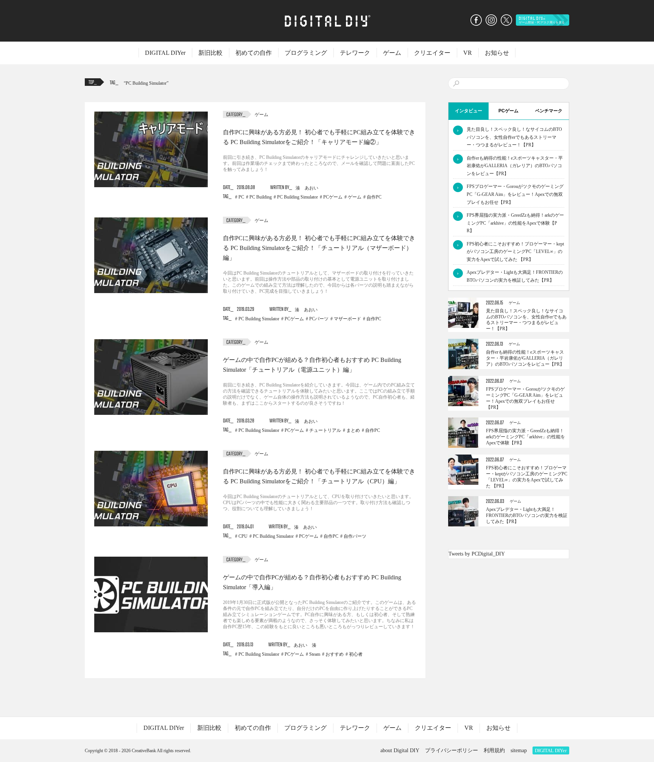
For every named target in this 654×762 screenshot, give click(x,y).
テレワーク (355, 53)
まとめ (353, 430)
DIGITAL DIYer (165, 53)
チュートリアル (325, 430)
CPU (243, 536)
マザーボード (347, 318)
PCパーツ (319, 318)
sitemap (519, 750)
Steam (314, 654)
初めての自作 (253, 53)
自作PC (374, 197)
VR (467, 53)
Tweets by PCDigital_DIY (476, 554)
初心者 (356, 654)
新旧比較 (210, 53)
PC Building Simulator (146, 83)
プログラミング (306, 53)
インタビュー (468, 110)
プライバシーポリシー (451, 750)
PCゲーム (333, 197)
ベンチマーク (548, 110)
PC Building (260, 197)
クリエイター (432, 53)
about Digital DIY (399, 750)
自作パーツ (355, 536)
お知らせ (497, 53)
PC (241, 197)
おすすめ (334, 654)
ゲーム (392, 53)
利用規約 (494, 750)
